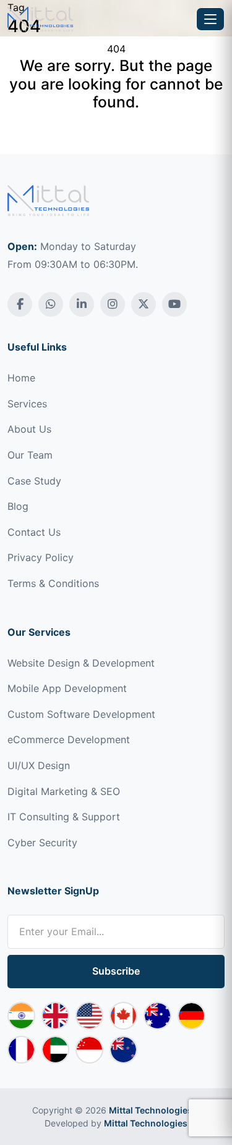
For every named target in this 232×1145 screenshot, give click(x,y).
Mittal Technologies (150, 1110)
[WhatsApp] (50, 304)
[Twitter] (143, 304)
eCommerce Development (68, 739)
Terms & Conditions (53, 583)
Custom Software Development (81, 714)
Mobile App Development (67, 688)
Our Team (30, 455)
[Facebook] (19, 304)
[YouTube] (174, 304)
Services (27, 404)
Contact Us (34, 532)
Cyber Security (42, 842)
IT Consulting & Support (63, 816)
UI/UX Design (38, 765)
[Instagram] (112, 304)
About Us (29, 429)
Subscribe (116, 971)
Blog (17, 506)
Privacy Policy (40, 557)
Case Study (34, 481)
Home (21, 378)
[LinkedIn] (81, 304)
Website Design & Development (81, 663)
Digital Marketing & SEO (63, 791)
